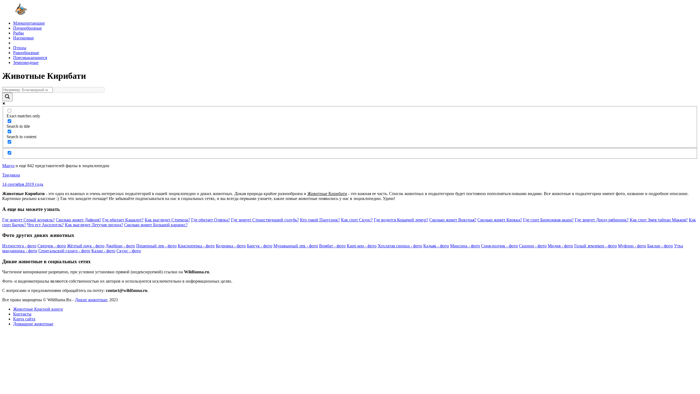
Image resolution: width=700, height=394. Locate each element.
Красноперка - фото (196, 246)
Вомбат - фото (332, 246)
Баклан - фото (660, 246)
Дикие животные (91, 299)
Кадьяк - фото (436, 246)
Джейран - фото (120, 246)
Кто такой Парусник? (320, 220)
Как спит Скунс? (357, 220)
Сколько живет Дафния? (78, 220)
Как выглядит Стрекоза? (167, 220)
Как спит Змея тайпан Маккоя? (659, 220)
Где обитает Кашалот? (123, 220)
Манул (8, 165)
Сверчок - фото (51, 246)
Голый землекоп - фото (595, 246)
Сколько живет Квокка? (499, 220)
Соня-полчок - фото (499, 246)
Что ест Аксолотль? (45, 224)
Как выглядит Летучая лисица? (94, 224)
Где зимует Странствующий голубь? (265, 220)
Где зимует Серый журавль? (28, 220)
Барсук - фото (259, 246)
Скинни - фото (533, 246)
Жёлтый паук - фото (85, 246)
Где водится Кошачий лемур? (401, 220)
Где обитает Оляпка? (210, 220)
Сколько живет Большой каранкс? (156, 224)
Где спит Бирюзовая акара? (548, 220)
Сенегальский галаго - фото (64, 250)
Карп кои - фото (362, 246)
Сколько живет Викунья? (452, 220)
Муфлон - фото (632, 246)
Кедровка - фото (231, 246)
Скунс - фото (128, 250)
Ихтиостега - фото (19, 246)
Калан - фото (103, 250)
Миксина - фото (465, 246)
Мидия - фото (560, 246)
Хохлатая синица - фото (400, 246)
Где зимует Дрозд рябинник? (602, 220)
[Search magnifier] (7, 97)
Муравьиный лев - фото (295, 246)
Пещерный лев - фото (156, 246)
